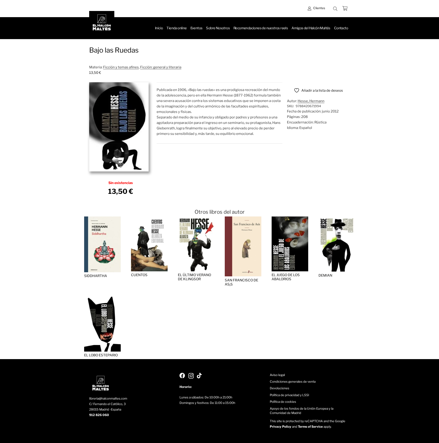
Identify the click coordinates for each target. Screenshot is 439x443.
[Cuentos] (149, 219)
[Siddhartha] (102, 219)
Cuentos (139, 275)
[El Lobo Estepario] (102, 299)
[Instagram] (191, 376)
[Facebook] (182, 375)
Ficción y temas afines (121, 67)
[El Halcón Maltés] (101, 23)
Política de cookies (283, 401)
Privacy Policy (280, 426)
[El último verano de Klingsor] (196, 219)
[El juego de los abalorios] (290, 219)
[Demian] (337, 219)
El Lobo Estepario (101, 355)
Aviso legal (277, 375)
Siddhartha (95, 276)
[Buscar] (335, 8)
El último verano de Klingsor (194, 277)
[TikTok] (199, 375)
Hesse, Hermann (311, 101)
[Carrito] (345, 8)
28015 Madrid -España (105, 409)
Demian (325, 275)
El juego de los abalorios (286, 277)
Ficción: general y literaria (160, 67)
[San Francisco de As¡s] (243, 219)
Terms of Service (310, 426)
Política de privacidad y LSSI (289, 395)
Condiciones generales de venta (293, 381)
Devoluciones (279, 388)
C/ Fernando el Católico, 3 (107, 404)
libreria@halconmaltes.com (108, 398)
